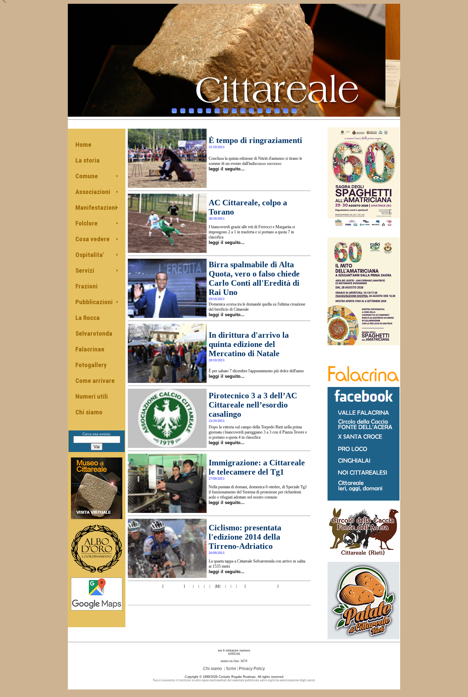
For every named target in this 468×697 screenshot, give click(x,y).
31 (212, 586)
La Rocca (87, 318)
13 (277, 110)
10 (251, 110)
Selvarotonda (93, 333)
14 (285, 110)
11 (260, 110)
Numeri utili (91, 396)
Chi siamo (88, 412)
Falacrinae (89, 349)
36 (239, 586)
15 (294, 110)
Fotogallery (91, 365)
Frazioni (86, 286)
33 (222, 586)
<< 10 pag (173, 586)
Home (83, 145)
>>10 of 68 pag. (261, 586)
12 (268, 110)
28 (196, 586)
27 (190, 586)
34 (228, 586)
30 (207, 586)
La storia (87, 160)
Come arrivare (95, 381)
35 (233, 586)
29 (201, 586)
